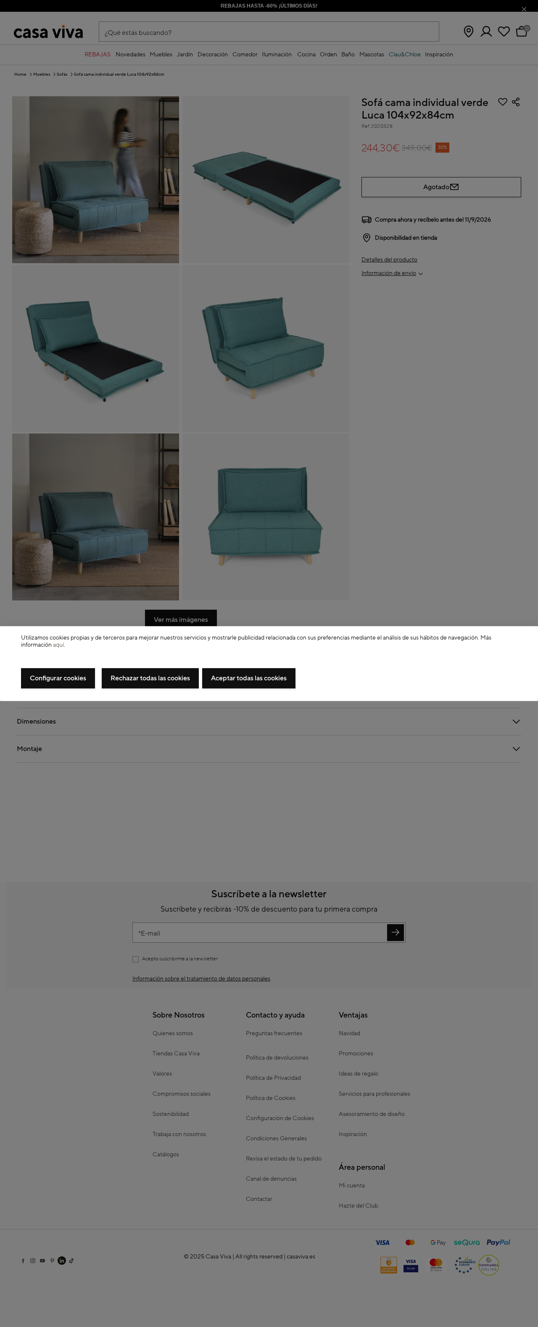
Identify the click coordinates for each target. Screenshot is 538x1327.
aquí (58, 645)
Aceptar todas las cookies (249, 678)
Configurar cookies (58, 678)
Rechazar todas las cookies (150, 678)
